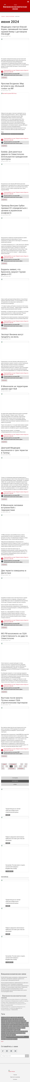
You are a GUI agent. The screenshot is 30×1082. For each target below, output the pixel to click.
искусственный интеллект (17, 133)
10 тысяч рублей (5, 1019)
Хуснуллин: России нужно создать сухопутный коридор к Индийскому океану (15, 866)
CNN (24, 1033)
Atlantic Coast (5, 1026)
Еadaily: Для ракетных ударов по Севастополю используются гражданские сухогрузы (14, 155)
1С (13, 1019)
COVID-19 (13, 1034)
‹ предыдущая (13, 764)
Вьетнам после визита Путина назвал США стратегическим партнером (14, 700)
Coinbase (9, 1034)
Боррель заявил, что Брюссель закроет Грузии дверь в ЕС (13, 271)
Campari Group (21, 1031)
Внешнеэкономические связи (15, 8)
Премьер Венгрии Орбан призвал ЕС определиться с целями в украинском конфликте (14, 209)
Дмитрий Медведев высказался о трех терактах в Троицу (14, 450)
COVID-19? (3, 1039)
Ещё (2, 1041)
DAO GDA (15, 1039)
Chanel (7, 1033)
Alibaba (12, 1022)
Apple (27, 1022)
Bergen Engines (12, 1027)
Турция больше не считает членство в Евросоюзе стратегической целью (13, 810)
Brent (15, 1029)
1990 (11, 1019)
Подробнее (4, 78)
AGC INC (3, 1022)
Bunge (15, 1031)
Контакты (15, 1079)
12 (25, 766)
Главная (3, 16)
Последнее (15, 777)
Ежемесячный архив (10, 16)
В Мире (7, 814)
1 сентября (20, 1017)
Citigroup (12, 1033)
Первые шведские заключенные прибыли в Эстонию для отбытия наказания (15, 838)
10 (15, 766)
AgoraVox (8, 1022)
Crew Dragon (9, 1039)
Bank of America (24, 1026)
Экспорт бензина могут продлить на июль (12, 335)
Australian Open (16, 1026)
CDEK (26, 1031)
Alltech (23, 1022)
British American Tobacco (7, 1031)
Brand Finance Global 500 (7, 1029)
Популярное (20, 781)
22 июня (16, 1019)
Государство (9, 871)
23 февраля (22, 1019)
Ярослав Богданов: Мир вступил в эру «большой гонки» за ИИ (12, 86)
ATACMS (26, 1024)
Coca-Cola (4, 1034)
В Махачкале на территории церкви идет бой (14, 387)
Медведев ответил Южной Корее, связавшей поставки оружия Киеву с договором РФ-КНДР (14, 30)
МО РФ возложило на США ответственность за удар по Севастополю (14, 636)
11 (20, 766)
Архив (15, 784)
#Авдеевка (8, 1017)
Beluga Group (5, 1027)
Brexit (18, 1029)
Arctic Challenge (5, 1024)
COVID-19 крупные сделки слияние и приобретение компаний (13, 1037)
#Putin (3, 1017)
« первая (4, 764)
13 (2, 768)
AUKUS (10, 1026)
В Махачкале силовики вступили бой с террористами (12, 507)
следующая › (12, 768)
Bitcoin (23, 1027)
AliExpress (17, 1022)
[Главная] (15, 4)
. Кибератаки (14, 1017)
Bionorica (18, 1027)
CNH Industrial (19, 1033)
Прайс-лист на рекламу (15, 1077)
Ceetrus (3, 1033)
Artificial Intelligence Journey (17, 1024)
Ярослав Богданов (6, 133)
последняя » (21, 768)
